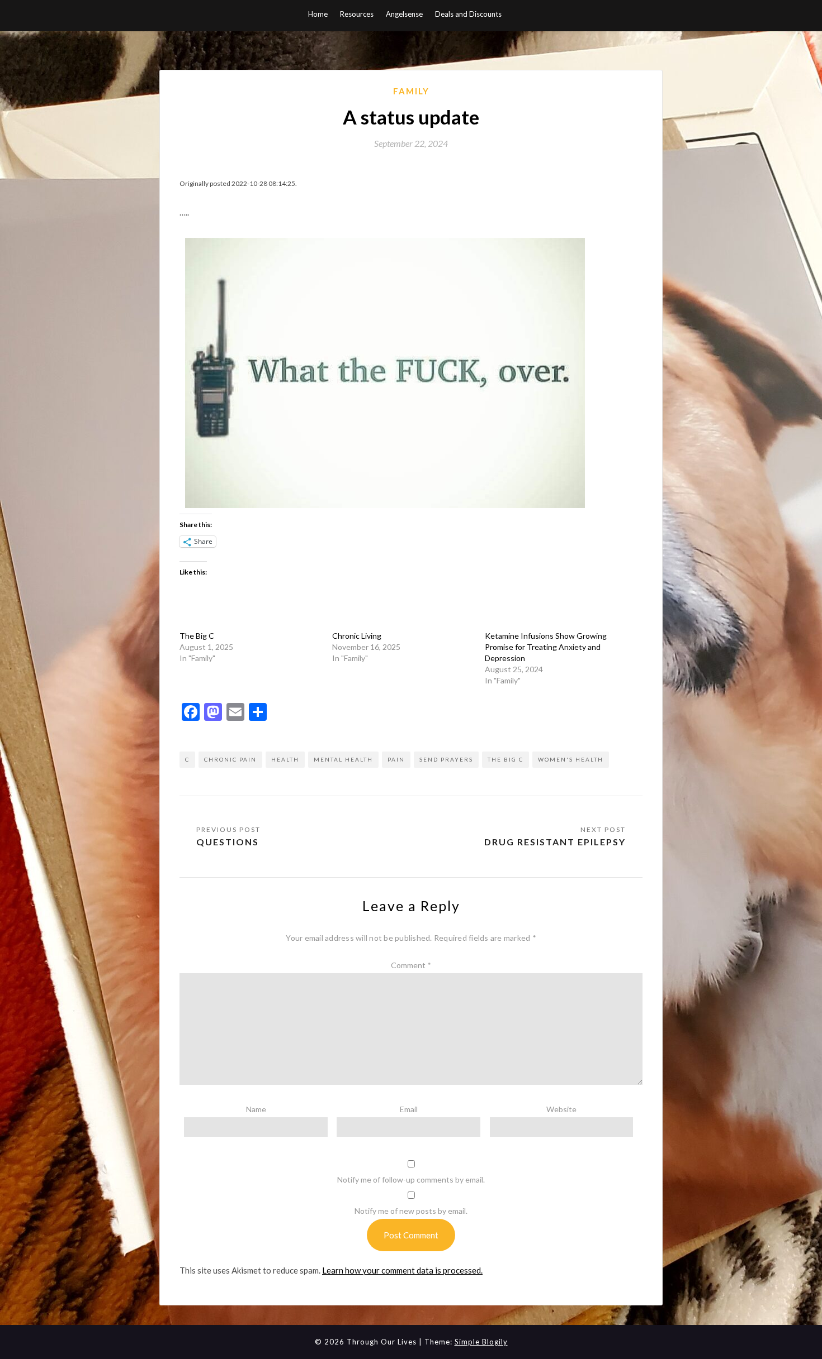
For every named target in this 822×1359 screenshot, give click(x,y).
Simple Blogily (481, 1341)
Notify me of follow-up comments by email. (411, 1179)
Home (318, 13)
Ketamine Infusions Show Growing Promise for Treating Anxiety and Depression (546, 647)
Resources (357, 13)
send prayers (446, 759)
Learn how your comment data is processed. (402, 1270)
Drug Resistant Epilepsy (555, 841)
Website (561, 1109)
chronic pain (230, 759)
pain (396, 759)
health (285, 759)
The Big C (196, 635)
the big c (505, 759)
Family (411, 91)
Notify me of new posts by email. (411, 1211)
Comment (411, 965)
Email (409, 1109)
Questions (227, 841)
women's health (570, 759)
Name (256, 1109)
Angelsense (404, 13)
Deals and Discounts (468, 13)
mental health (343, 759)
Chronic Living (356, 635)
